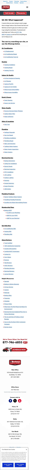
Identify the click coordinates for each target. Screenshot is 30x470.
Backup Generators (9, 161)
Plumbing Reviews (9, 268)
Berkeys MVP (8, 210)
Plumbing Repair (8, 141)
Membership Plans (8, 207)
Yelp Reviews (8, 263)
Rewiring (6, 180)
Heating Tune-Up (9, 70)
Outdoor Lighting (8, 177)
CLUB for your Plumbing (13, 212)
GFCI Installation (8, 172)
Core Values (7, 257)
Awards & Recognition (10, 248)
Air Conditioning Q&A (10, 228)
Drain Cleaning (8, 100)
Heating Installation (9, 65)
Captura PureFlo (8, 84)
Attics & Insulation (8, 121)
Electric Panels (8, 166)
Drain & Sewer (6, 97)
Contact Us (7, 254)
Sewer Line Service (9, 103)
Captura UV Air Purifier (10, 87)
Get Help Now (6, 226)
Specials (22, 2)
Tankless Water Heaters (11, 146)
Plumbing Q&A (8, 234)
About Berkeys (7, 240)
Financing (16, 1)
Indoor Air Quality (8, 75)
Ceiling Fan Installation (10, 163)
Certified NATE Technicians (11, 251)
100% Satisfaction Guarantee (12, 246)
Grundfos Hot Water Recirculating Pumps (15, 202)
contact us (9, 34)
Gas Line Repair (8, 135)
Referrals (6, 292)
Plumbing (5, 129)
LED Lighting (7, 175)
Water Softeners (8, 116)
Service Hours (9, 2)
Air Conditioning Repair (10, 54)
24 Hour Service (8, 287)
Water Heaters (8, 152)
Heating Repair (8, 67)
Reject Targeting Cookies (20, 465)
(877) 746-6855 (9, 13)
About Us (5, 1)
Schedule (6, 301)
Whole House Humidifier (11, 92)
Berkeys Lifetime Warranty (11, 284)
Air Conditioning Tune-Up (11, 57)
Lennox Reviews (8, 274)
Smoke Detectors (9, 183)
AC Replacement (9, 51)
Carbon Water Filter (9, 114)
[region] (14, 458)
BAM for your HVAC (12, 215)
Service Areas (23, 1)
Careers (11, 1)
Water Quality (6, 108)
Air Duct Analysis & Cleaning (12, 78)
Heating (4, 62)
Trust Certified (8, 243)
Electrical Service (7, 158)
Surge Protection (9, 186)
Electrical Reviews (9, 271)
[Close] (26, 449)
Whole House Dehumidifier (11, 89)
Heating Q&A (7, 231)
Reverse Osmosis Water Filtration (13, 111)
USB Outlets (7, 189)
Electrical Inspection (9, 169)
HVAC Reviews (8, 265)
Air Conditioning (7, 48)
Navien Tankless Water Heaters (13, 197)
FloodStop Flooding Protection (12, 199)
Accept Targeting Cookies (8, 465)
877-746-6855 (12, 342)
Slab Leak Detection (9, 143)
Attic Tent (7, 124)
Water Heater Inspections (11, 149)
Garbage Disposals (9, 132)
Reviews (16, 2)
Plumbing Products (8, 194)
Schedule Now (21, 13)
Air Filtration (7, 81)
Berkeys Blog (7, 295)
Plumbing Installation (10, 138)
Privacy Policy (8, 304)
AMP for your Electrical (13, 218)
